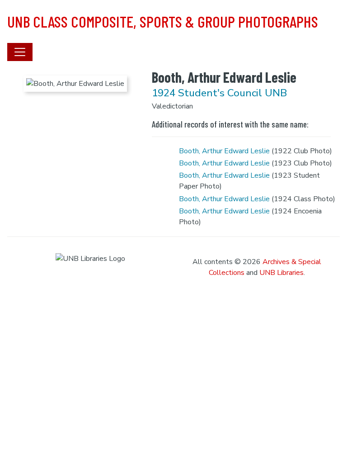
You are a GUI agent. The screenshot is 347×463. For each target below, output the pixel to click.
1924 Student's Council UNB (219, 93)
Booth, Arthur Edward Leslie (224, 151)
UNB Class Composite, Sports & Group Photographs (162, 21)
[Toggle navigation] (20, 52)
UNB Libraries (281, 273)
